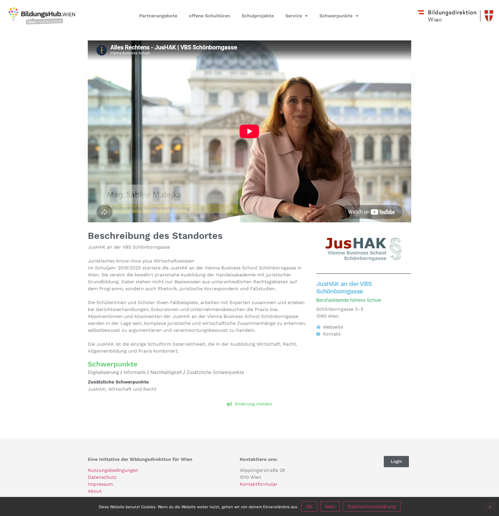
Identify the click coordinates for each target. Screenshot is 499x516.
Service (293, 15)
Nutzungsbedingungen (113, 470)
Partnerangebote (158, 15)
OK (309, 506)
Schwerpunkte (336, 15)
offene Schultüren (209, 15)
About (95, 491)
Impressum (100, 484)
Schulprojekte (258, 15)
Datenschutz (102, 477)
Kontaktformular (259, 484)
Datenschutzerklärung (372, 506)
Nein (330, 506)
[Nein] (490, 506)
